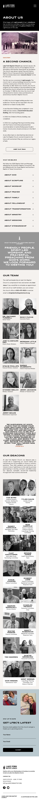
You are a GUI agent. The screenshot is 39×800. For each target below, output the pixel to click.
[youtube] (8, 787)
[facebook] (4, 787)
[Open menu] (35, 6)
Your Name (6, 735)
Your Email (6, 741)
